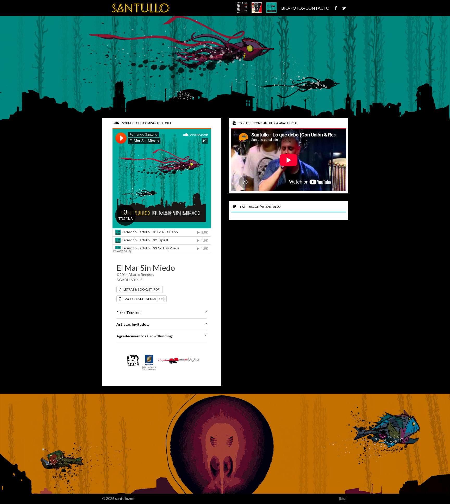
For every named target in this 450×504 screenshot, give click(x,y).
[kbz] (343, 498)
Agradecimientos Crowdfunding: (144, 336)
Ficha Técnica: (128, 312)
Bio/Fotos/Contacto (305, 7)
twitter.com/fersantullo (259, 206)
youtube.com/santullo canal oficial (268, 123)
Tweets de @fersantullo (254, 215)
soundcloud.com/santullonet (146, 123)
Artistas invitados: (132, 324)
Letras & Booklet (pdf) (141, 289)
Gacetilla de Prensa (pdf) (143, 299)
